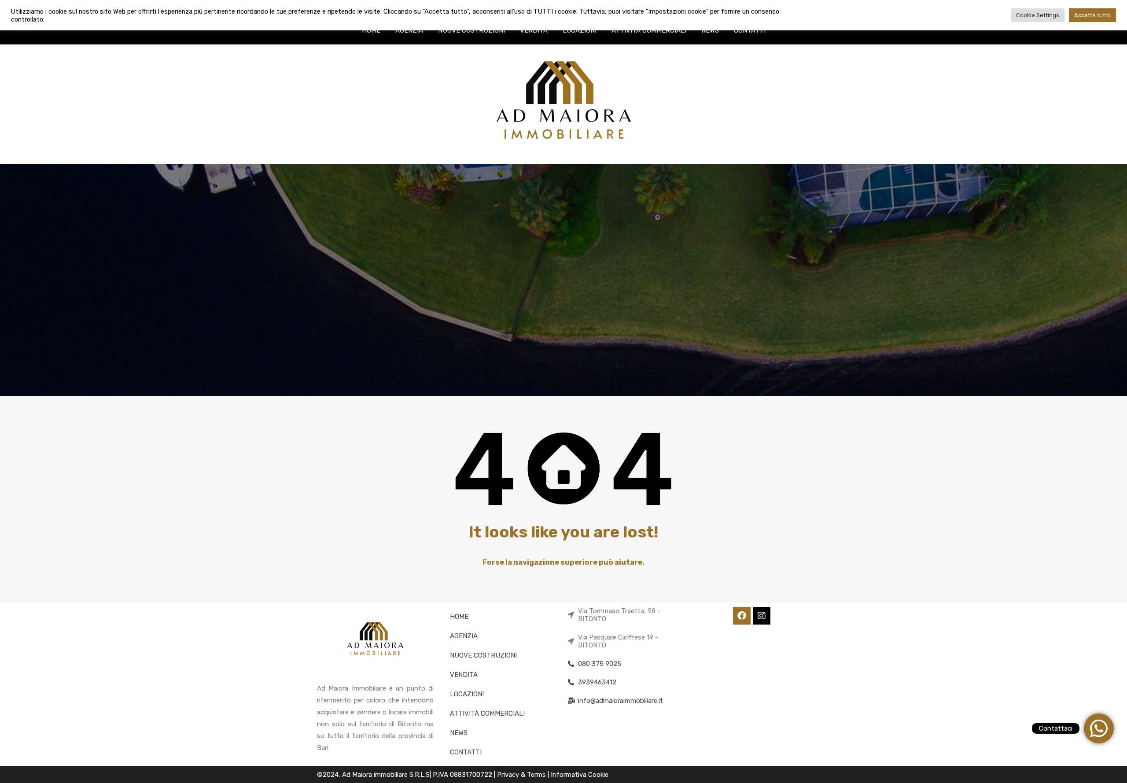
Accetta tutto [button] (1092, 15)
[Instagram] (761, 616)
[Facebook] (742, 616)
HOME (371, 30)
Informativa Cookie (579, 775)
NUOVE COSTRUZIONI (471, 30)
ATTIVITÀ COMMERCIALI (648, 30)
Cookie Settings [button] (1037, 15)
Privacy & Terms (522, 775)
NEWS (710, 30)
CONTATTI (750, 30)
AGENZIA (409, 30)
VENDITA (534, 30)
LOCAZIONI (580, 30)
